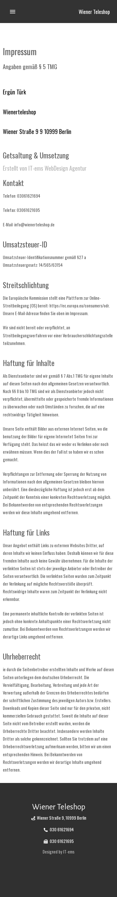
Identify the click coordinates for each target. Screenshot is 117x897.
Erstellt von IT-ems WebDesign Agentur (45, 168)
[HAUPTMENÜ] (13, 11)
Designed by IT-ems (58, 852)
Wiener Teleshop (94, 11)
